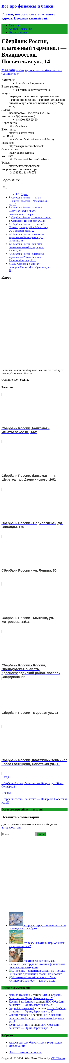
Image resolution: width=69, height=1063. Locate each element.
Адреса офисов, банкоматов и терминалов (35, 1042)
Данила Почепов (19, 994)
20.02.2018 (8, 70)
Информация (17, 1045)
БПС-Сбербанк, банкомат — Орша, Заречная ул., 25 (35, 996)
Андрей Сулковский (21, 1008)
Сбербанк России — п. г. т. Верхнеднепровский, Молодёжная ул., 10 (28, 201)
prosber (19, 70)
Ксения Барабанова (21, 1001)
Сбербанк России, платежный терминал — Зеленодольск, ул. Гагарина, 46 (27, 237)
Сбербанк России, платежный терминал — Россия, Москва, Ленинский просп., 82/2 (27, 257)
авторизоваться (11, 827)
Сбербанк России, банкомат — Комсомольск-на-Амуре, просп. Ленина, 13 (27, 247)
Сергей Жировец (19, 1014)
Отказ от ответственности (25, 1052)
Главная (14, 25)
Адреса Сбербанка (20, 28)
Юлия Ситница (18, 1024)
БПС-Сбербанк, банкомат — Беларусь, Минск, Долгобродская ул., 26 (29, 267)
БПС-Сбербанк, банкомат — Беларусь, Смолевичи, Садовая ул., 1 (36, 1018)
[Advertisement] (34, 873)
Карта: (24, 194)
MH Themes (58, 1058)
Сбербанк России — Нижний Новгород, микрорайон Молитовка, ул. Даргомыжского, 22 (28, 227)
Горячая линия (18, 32)
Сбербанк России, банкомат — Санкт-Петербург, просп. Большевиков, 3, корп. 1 (27, 211)
